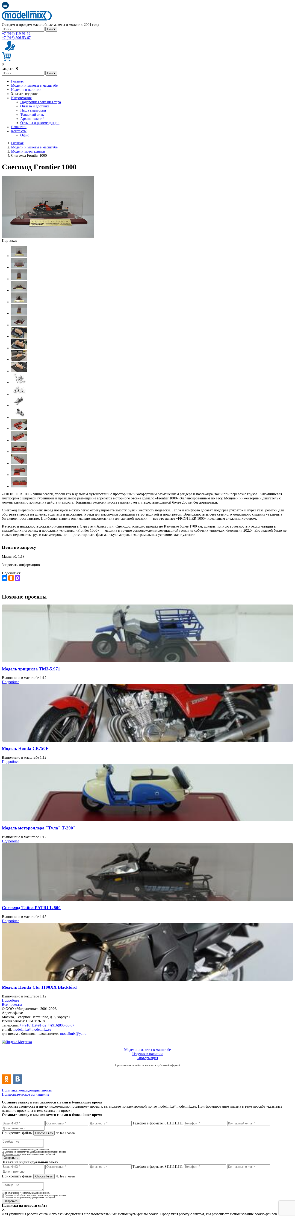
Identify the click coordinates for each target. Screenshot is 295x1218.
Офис (24, 135)
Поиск (51, 29)
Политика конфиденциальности (27, 1090)
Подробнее (10, 682)
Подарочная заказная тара (40, 102)
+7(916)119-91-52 (33, 1025)
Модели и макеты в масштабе (34, 85)
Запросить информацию (21, 565)
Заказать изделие (24, 94)
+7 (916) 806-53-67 (16, 38)
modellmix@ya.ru (73, 1033)
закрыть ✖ (10, 69)
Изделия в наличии (26, 89)
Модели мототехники (28, 151)
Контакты (19, 131)
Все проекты (12, 1004)
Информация (21, 98)
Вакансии (19, 127)
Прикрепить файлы (17, 1133)
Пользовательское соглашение (25, 1094)
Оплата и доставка (35, 106)
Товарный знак (32, 114)
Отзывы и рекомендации (39, 123)
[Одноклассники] (11, 578)
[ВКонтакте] (4, 578)
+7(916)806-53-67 (60, 1025)
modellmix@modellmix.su (32, 1029)
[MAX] (17, 578)
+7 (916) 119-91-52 (16, 33)
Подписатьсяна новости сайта (147, 1070)
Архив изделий (32, 119)
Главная (17, 81)
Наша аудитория (33, 110)
